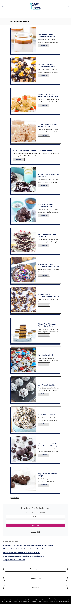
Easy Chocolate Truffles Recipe (47, 474)
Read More (44, 46)
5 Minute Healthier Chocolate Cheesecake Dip (48, 265)
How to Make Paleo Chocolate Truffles (45, 205)
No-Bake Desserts (14, 15)
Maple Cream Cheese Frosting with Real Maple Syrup (21, 552)
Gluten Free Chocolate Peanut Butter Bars (47, 325)
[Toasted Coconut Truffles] (23, 419)
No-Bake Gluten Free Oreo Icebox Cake (48, 175)
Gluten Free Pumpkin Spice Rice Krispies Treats (48, 95)
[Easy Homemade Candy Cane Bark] (23, 239)
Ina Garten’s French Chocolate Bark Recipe (47, 65)
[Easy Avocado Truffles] (23, 389)
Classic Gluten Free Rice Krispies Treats (47, 125)
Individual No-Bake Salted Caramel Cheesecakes (48, 35)
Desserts (7, 15)
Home (3, 15)
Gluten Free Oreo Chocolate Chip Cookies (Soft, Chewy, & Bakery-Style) (28, 545)
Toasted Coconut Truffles (48, 414)
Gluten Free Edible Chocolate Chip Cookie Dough (32, 150)
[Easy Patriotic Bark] (23, 359)
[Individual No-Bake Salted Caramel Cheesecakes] (23, 39)
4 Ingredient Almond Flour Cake (14, 560)
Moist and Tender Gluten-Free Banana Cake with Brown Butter (24, 549)
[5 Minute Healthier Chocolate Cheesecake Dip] (23, 269)
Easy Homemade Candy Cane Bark (47, 235)
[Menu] (2, 6)
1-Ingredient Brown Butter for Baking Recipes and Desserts (23, 556)
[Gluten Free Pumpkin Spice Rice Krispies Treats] (23, 99)
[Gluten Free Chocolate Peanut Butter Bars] (23, 329)
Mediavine (66, 601)
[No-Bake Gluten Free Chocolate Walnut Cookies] (23, 299)
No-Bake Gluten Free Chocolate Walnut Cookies (48, 295)
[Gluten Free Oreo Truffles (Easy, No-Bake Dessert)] (23, 448)
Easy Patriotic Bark (45, 355)
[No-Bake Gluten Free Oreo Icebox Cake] (23, 179)
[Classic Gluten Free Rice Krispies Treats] (23, 129)
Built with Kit (35, 532)
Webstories (36, 588)
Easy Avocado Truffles (46, 385)
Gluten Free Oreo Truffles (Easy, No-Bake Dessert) (48, 444)
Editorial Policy (35, 578)
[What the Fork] (35, 6)
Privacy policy (35, 569)
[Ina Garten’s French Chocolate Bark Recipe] (23, 69)
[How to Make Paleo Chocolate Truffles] (23, 209)
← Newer (15, 497)
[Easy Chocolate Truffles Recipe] (23, 478)
